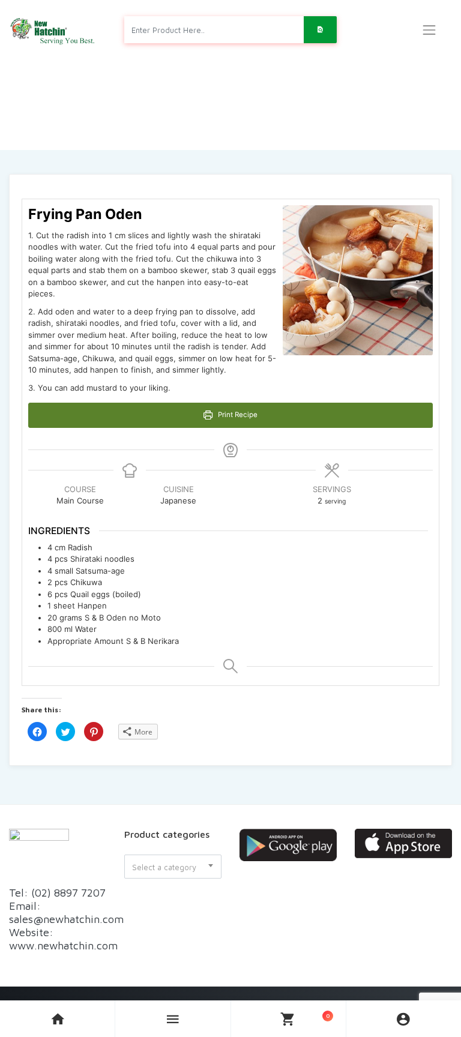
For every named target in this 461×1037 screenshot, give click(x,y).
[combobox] (172, 867)
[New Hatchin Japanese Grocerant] (53, 29)
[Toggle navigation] (429, 30)
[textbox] (173, 867)
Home (185, 119)
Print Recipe (237, 414)
